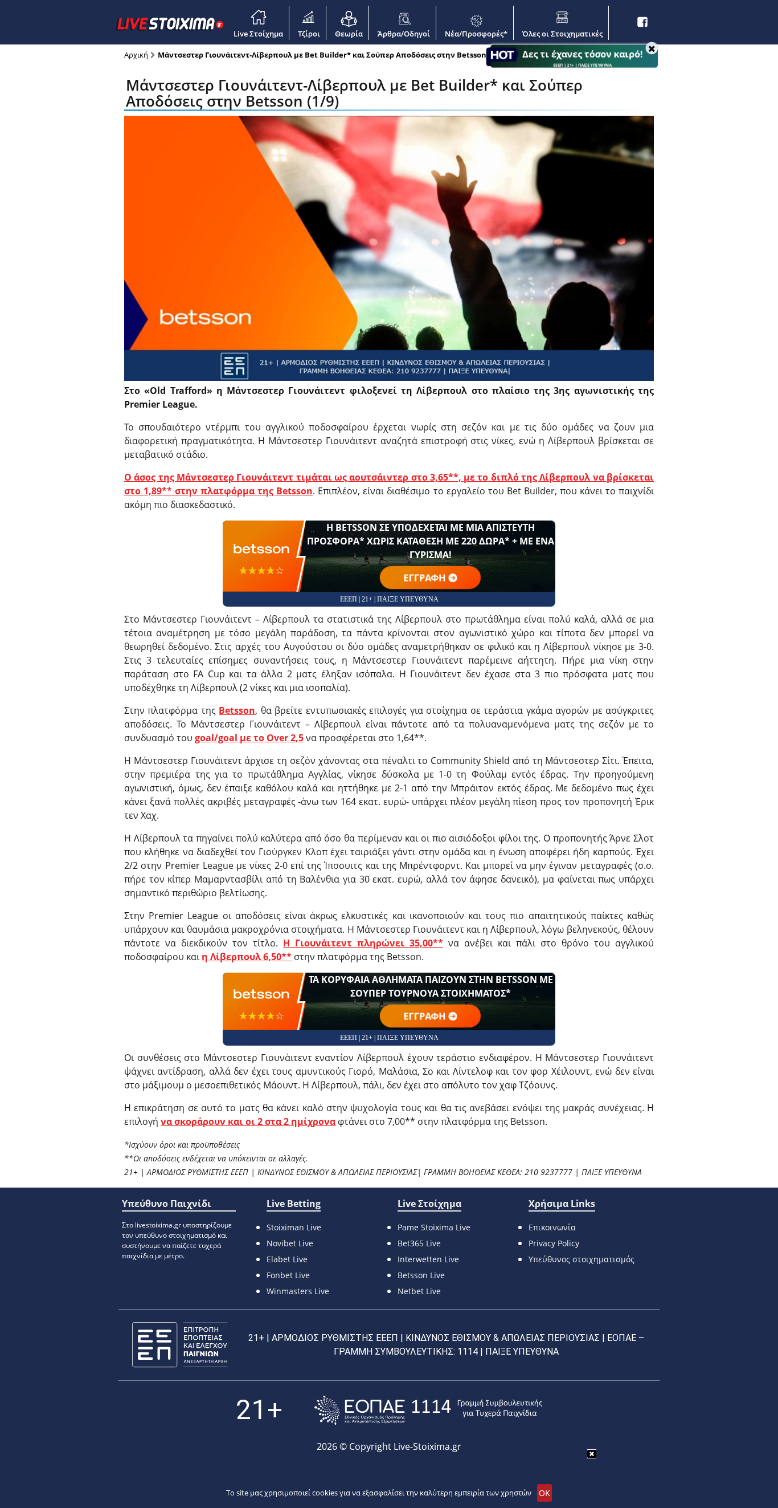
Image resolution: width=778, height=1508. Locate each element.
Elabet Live (287, 1259)
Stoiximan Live (294, 1227)
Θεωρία (349, 34)
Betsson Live (421, 1275)
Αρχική (136, 55)
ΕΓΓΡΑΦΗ (424, 577)
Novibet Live (290, 1243)
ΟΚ (544, 1492)
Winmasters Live (298, 1291)
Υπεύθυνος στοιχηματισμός (581, 1259)
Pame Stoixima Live (434, 1227)
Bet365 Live (419, 1243)
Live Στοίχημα (258, 34)
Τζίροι (309, 34)
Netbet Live (419, 1291)
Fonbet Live (288, 1275)
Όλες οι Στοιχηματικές (562, 34)
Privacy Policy (554, 1243)
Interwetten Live (428, 1259)
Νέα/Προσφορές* (476, 34)
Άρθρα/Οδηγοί (404, 34)
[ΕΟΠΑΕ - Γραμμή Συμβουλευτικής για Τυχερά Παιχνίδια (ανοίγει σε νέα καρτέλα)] (428, 1410)
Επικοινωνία (552, 1227)
